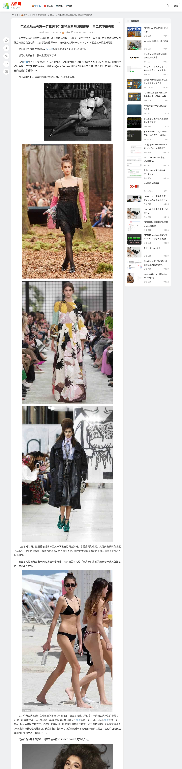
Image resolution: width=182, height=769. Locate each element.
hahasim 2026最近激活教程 (156, 41)
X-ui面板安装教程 (151, 183)
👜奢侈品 (36, 6)
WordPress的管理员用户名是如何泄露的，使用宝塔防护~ (155, 70)
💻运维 (59, 6)
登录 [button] (176, 6)
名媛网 (16, 4)
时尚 (25, 62)
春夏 (78, 720)
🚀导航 (68, 6)
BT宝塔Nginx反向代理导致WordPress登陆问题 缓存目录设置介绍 (156, 238)
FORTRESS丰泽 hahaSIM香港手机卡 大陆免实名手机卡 (156, 96)
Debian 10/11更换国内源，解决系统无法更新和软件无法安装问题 (155, 200)
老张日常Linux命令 (152, 248)
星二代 (49, 49)
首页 (17, 15)
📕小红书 (48, 6)
